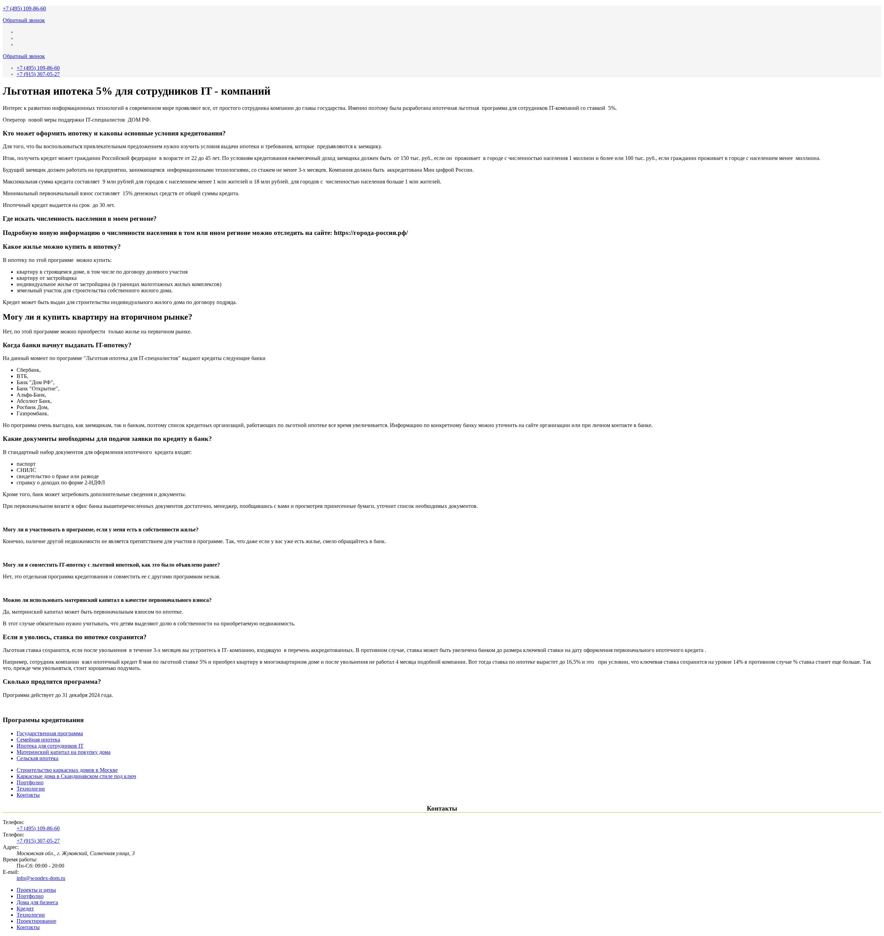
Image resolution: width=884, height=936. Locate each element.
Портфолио (30, 782)
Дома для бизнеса (37, 902)
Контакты (28, 795)
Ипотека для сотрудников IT (50, 746)
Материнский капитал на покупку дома (63, 752)
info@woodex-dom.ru (41, 878)
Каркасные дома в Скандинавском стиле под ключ (76, 776)
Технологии (31, 789)
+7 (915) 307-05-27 (38, 74)
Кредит (25, 908)
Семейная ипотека (38, 740)
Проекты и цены (36, 890)
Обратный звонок (24, 20)
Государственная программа (50, 733)
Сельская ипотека (37, 758)
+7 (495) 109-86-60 (24, 8)
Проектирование (36, 921)
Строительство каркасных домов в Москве (67, 770)
